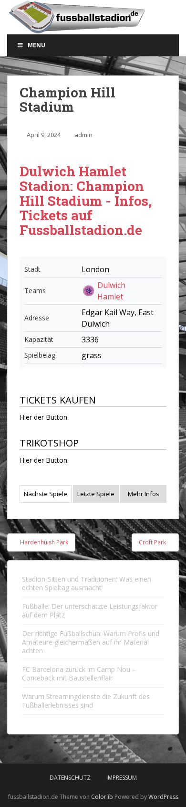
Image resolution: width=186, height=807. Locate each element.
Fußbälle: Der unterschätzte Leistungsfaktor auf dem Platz (89, 610)
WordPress (163, 797)
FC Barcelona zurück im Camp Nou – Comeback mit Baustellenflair (79, 673)
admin (83, 134)
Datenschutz (70, 778)
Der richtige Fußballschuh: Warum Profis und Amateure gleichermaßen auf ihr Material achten (90, 642)
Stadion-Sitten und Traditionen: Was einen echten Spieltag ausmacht (86, 583)
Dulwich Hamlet (111, 291)
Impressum (121, 778)
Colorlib (102, 797)
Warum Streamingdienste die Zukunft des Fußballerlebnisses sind (86, 701)
